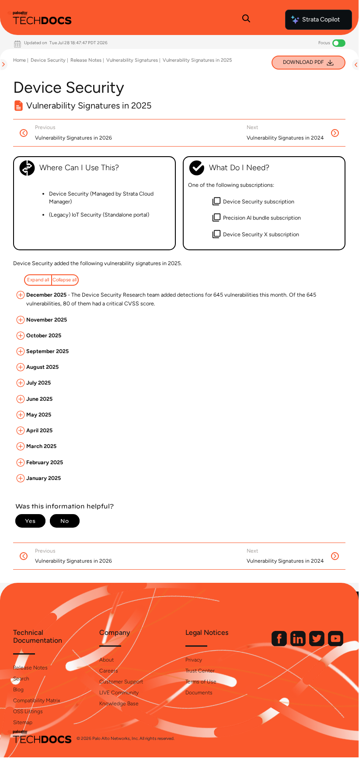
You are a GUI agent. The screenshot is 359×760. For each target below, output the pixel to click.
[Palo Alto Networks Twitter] (317, 644)
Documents (199, 693)
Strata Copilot (321, 19)
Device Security (48, 60)
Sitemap (22, 722)
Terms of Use (200, 682)
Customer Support (121, 682)
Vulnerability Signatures (132, 60)
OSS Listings (28, 711)
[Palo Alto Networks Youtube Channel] (335, 644)
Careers (108, 671)
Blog (18, 689)
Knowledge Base (119, 703)
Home (19, 60)
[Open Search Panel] (246, 19)
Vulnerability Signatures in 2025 (197, 60)
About (106, 660)
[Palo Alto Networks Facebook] (280, 644)
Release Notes (85, 60)
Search (21, 679)
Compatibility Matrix (36, 700)
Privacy (193, 660)
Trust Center (200, 671)
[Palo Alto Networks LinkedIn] (298, 644)
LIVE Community (119, 693)
